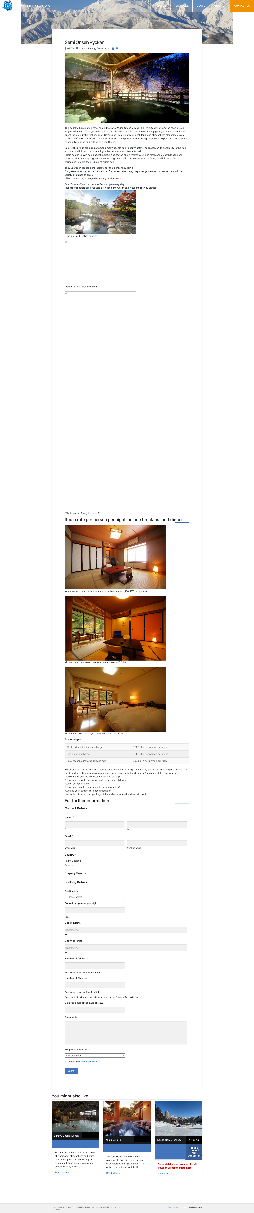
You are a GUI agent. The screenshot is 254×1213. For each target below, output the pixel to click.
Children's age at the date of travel (84, 1002)
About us (61, 1207)
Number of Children (76, 978)
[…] (78, 1166)
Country (71, 854)
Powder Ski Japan (175, 1207)
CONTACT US (242, 6)
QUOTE (201, 6)
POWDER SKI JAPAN (33, 6)
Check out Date (73, 940)
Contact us (56, 1209)
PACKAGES (181, 6)
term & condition (89, 1061)
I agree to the (82, 1061)
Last (129, 829)
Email (69, 836)
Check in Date (73, 922)
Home (54, 1207)
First (67, 829)
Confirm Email (134, 848)
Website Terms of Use (111, 1207)
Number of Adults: (76, 958)
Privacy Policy (71, 1207)
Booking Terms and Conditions (90, 1207)
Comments (71, 1017)
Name (69, 817)
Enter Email (70, 848)
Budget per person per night (81, 903)
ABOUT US (219, 6)
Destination (71, 891)
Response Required (77, 1049)
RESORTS (160, 6)
